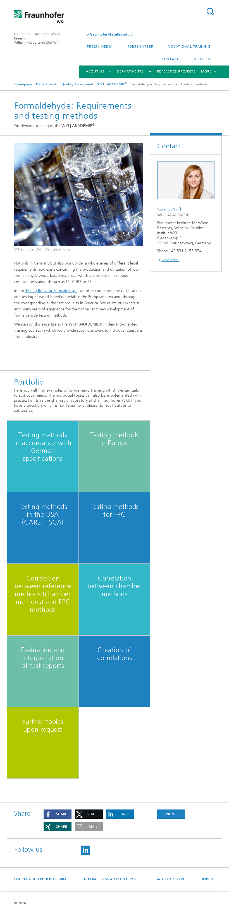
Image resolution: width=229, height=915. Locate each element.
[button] (57, 814)
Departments (130, 71)
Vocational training (189, 46)
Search (210, 11)
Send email (170, 260)
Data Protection (170, 879)
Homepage (23, 84)
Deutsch (202, 59)
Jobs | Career (140, 46)
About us (95, 71)
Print (171, 814)
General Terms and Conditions (111, 879)
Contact (170, 59)
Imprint (208, 879)
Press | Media (100, 46)
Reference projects (176, 71)
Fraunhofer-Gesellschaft (109, 34)
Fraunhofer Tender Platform (40, 879)
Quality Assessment (77, 84)
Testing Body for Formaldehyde (51, 290)
